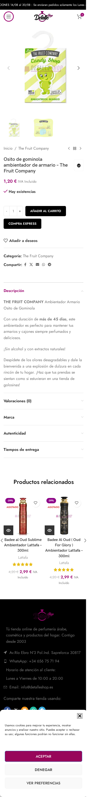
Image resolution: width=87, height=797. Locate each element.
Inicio (8, 148)
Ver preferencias (43, 783)
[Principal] (75, 149)
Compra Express (22, 223)
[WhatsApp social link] (43, 264)
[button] (79, 715)
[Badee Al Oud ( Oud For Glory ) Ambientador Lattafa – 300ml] (64, 515)
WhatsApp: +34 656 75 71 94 (34, 661)
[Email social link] (37, 264)
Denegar (43, 769)
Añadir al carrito (45, 211)
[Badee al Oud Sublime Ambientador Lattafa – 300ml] (23, 515)
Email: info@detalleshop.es (31, 687)
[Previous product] (69, 149)
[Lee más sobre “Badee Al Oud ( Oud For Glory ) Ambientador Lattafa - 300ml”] (49, 530)
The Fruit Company (33, 148)
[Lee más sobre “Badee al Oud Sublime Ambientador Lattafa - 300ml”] (8, 530)
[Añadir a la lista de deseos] (35, 503)
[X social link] (31, 264)
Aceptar (43, 756)
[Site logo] (43, 16)
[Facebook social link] (25, 264)
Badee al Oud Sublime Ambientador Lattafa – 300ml (23, 545)
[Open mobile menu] (8, 16)
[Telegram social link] (49, 264)
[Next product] (80, 149)
